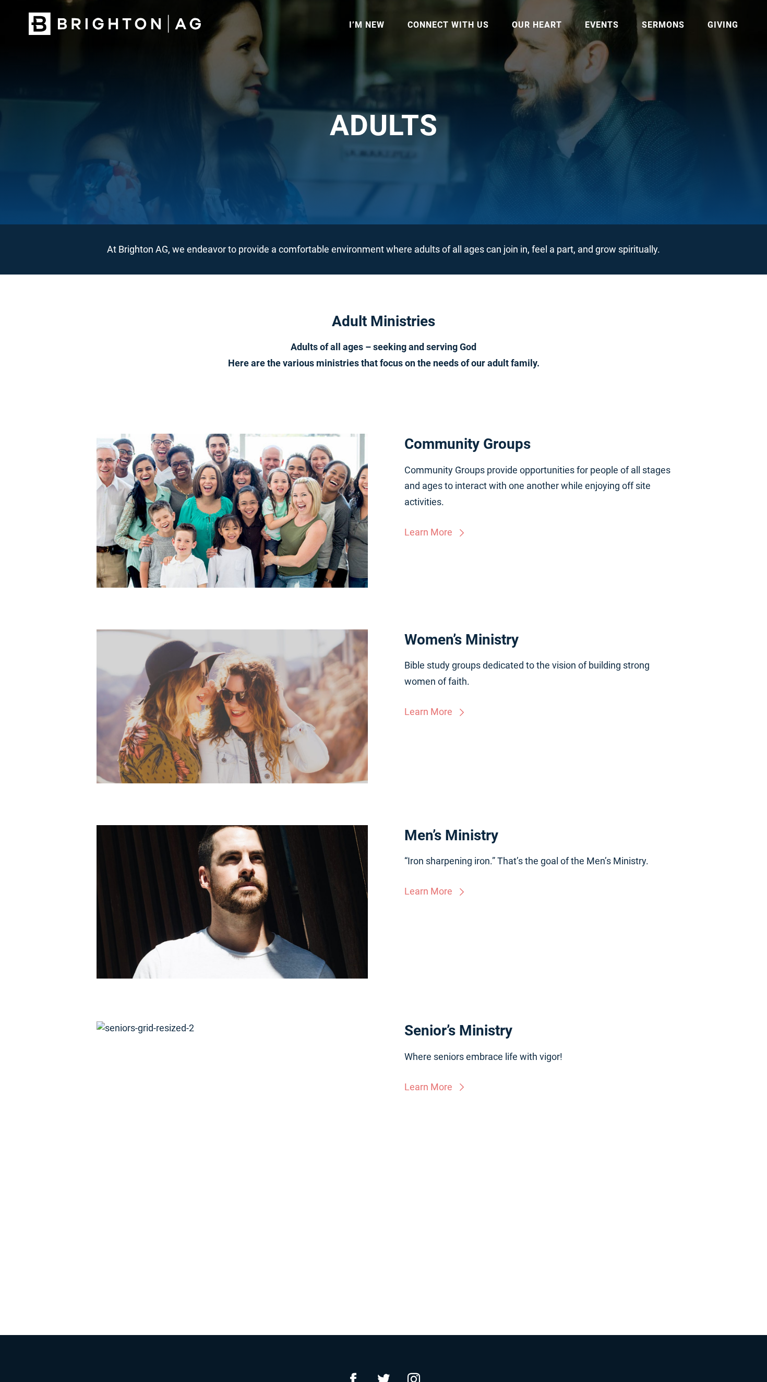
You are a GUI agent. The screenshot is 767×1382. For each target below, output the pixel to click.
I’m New (367, 25)
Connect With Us (448, 25)
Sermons (663, 25)
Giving (723, 25)
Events (602, 25)
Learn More (428, 532)
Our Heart (537, 25)
